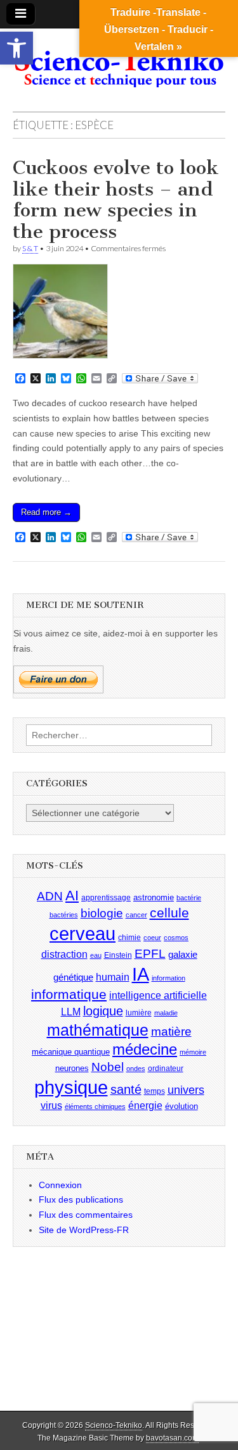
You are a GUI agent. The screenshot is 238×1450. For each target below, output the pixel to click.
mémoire (193, 1052)
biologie (102, 913)
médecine (144, 1049)
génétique (73, 977)
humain (112, 977)
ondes (135, 1068)
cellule (169, 912)
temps (154, 1091)
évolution (181, 1106)
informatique (69, 994)
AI (72, 895)
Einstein (118, 955)
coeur (152, 937)
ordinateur (165, 1068)
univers (186, 1090)
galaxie (182, 955)
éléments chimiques (95, 1106)
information (168, 978)
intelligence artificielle (158, 995)
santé (126, 1089)
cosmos (176, 937)
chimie (129, 937)
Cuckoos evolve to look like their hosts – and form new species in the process (116, 199)
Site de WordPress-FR (84, 1230)
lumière (139, 1012)
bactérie (188, 898)
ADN (50, 896)
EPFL (150, 953)
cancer (136, 915)
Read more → (46, 512)
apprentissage (106, 897)
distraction (64, 954)
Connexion (60, 1185)
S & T (30, 248)
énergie (145, 1105)
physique (71, 1087)
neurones (72, 1068)
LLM (71, 1012)
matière (171, 1031)
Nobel (107, 1067)
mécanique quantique (71, 1052)
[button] (16, 48)
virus (51, 1105)
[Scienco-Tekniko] (119, 60)
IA (140, 974)
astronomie (153, 897)
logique (103, 1011)
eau (96, 955)
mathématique (98, 1030)
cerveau (83, 934)
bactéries (64, 915)
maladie (166, 1013)
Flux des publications (81, 1199)
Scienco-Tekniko (113, 1425)
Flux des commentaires (86, 1215)
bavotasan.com (172, 1438)
